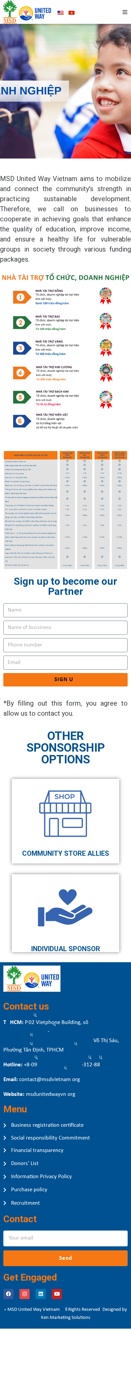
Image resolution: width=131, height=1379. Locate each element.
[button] (125, 12)
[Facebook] (8, 1294)
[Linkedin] (41, 1294)
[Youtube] (57, 1294)
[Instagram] (24, 1294)
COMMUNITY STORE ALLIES (65, 853)
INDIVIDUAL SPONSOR (65, 949)
